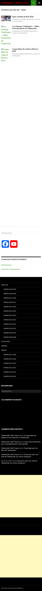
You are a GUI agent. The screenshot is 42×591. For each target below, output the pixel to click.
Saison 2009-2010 (10, 333)
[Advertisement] (21, 496)
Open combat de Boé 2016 (22, 17)
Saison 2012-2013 (10, 320)
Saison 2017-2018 (10, 298)
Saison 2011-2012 (10, 324)
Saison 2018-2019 (10, 293)
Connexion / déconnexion (10, 269)
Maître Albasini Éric (28, 19)
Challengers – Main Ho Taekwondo (16, 3)
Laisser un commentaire (19, 33)
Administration (6, 265)
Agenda (4, 346)
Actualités (5, 341)
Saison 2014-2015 (10, 311)
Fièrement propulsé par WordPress (12, 588)
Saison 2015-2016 (10, 307)
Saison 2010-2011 (10, 328)
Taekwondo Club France (10, 435)
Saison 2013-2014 (10, 315)
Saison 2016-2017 (10, 302)
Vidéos (3, 350)
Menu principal (39, 3)
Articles (4, 285)
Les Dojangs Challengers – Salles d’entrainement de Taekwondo (25, 27)
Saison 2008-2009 (10, 337)
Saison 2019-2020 (10, 289)
